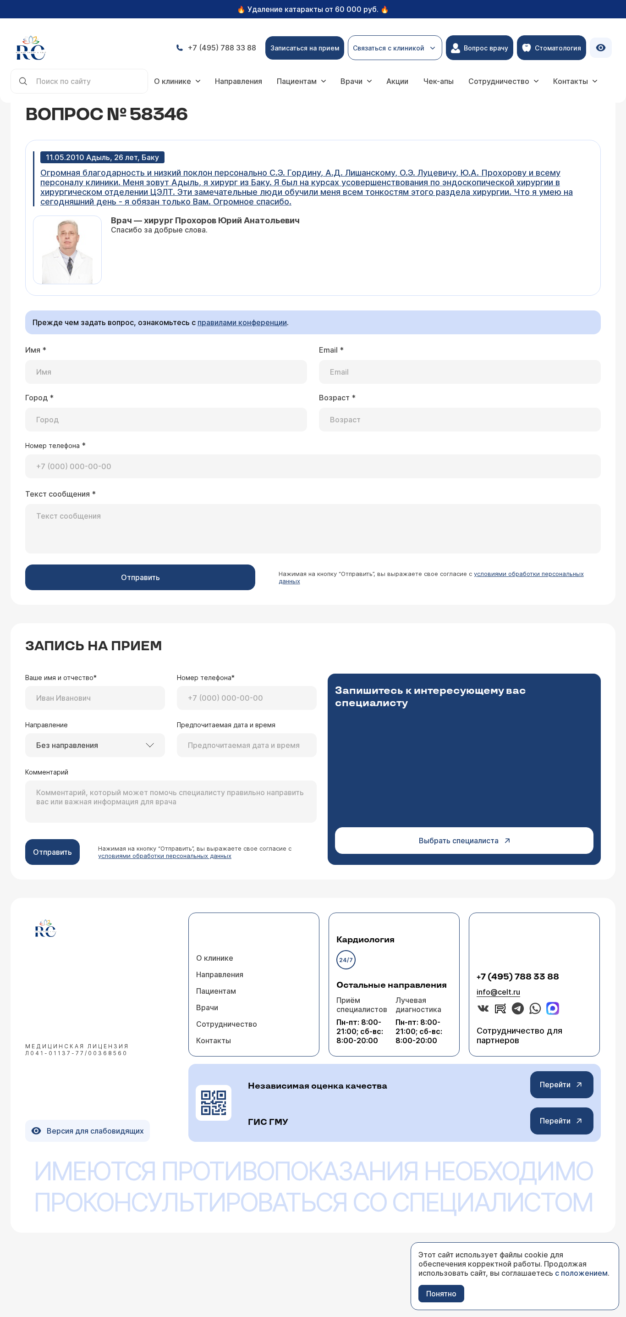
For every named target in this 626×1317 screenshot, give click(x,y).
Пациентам (297, 81)
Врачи (351, 81)
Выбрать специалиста (459, 840)
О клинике (172, 81)
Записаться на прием (304, 48)
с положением (581, 1273)
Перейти (555, 1084)
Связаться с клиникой (388, 52)
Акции (397, 81)
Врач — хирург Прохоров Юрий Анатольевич (205, 220)
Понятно (441, 1293)
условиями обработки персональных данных (164, 855)
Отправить (140, 577)
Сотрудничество (498, 81)
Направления (238, 81)
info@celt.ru (498, 991)
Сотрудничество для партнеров (519, 1035)
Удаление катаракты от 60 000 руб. (313, 9)
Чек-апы (438, 81)
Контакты (570, 81)
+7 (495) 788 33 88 (518, 977)
